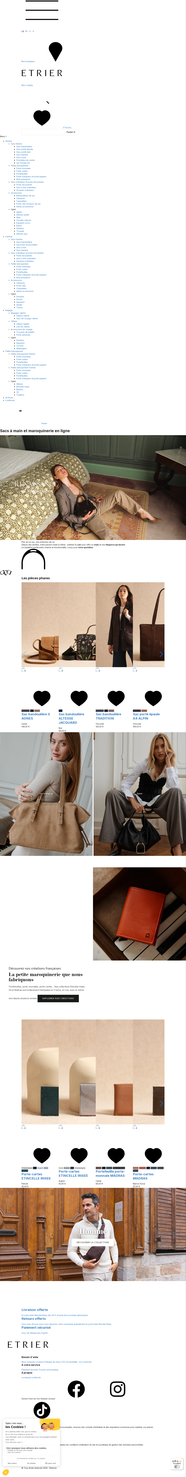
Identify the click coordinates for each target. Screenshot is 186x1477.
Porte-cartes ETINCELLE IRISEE (36, 1176)
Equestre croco (23, 223)
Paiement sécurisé (30, 1370)
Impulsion (20, 302)
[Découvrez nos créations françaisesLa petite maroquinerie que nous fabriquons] (139, 914)
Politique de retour (52, 1362)
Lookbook (10, 400)
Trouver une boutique (48, 1370)
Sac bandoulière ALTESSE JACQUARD (71, 718)
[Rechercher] (42, 106)
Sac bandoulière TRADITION (108, 716)
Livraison (40, 1362)
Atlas (18, 217)
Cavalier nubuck (23, 220)
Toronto (20, 346)
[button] (161, 654)
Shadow (20, 228)
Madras (19, 389)
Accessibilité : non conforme (79, 1362)
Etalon (19, 225)
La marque (26, 1377)
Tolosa (19, 307)
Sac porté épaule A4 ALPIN (146, 716)
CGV (64, 1362)
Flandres (20, 296)
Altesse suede (22, 215)
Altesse (19, 384)
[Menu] (181, 1459)
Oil (17, 392)
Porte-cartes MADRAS (143, 1176)
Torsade (20, 231)
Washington (21, 348)
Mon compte (27, 85)
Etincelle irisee (22, 386)
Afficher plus (22, 234)
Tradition (20, 395)
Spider (19, 305)
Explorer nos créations (58, 998)
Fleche (19, 299)
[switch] (177, 1466)
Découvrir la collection (93, 1242)
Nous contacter (28, 1362)
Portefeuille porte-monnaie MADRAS (110, 1173)
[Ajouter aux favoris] (42, 708)
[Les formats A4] (46, 794)
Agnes (19, 212)
